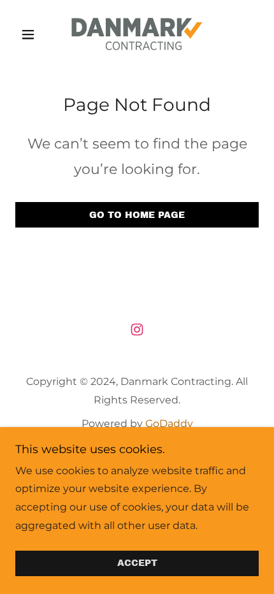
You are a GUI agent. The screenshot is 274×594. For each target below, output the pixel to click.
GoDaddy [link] (169, 423)
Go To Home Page (137, 215)
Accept (137, 564)
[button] (33, 34)
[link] (137, 34)
